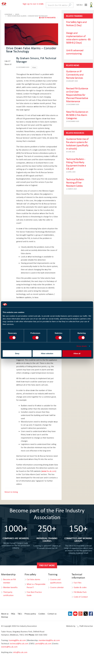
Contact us (52, 613)
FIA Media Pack (80, 592)
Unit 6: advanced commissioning (74, 52)
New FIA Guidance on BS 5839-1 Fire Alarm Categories (77, 115)
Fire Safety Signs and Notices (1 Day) (76, 23)
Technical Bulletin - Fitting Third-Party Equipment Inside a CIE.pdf (76, 163)
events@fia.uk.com (9, 646)
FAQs (13, 613)
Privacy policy (30, 613)
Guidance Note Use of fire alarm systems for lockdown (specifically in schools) (77, 143)
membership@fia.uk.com (49, 640)
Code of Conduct (81, 597)
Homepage (8, 14)
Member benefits (10, 587)
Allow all (76, 353)
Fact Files (77, 582)
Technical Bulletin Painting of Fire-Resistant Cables (75, 182)
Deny (17, 353)
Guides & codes (80, 587)
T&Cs (20, 613)
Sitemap (4, 617)
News (17, 14)
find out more (47, 565)
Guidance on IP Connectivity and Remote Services (74, 74)
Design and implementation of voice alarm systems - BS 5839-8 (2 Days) (78, 37)
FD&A (34, 67)
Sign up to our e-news (33, 3)
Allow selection (47, 353)
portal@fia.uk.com (43, 643)
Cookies (41, 613)
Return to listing (11, 492)
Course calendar (57, 587)
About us (4, 613)
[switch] (35, 337)
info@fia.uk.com (20, 652)
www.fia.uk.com (49, 471)
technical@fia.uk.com (19, 643)
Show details (81, 346)
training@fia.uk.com (17, 640)
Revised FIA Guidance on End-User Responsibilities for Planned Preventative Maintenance (77, 95)
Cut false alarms (33, 579)
